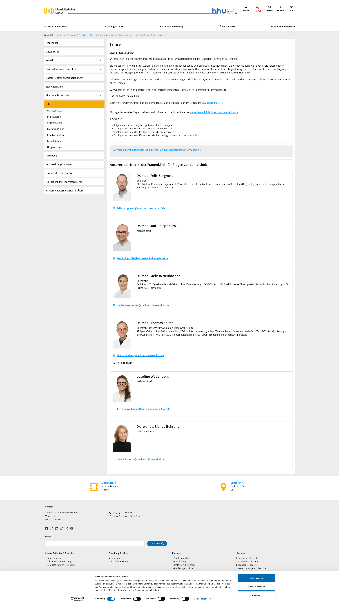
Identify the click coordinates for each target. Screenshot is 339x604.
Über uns (240, 553)
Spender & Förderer (247, 565)
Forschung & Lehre (113, 26)
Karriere (176, 553)
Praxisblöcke (54, 116)
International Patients (283, 26)
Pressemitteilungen (248, 561)
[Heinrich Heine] (224, 11)
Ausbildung (180, 561)
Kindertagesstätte (183, 568)
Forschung (51, 155)
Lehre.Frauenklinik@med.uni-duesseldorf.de (214, 112)
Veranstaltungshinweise (59, 164)
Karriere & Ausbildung (171, 26)
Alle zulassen (256, 578)
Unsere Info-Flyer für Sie (59, 173)
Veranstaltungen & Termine (61, 565)
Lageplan (236, 482)
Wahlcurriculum (55, 110)
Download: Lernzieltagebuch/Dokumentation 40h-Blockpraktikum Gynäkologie (157, 150)
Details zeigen (200, 599)
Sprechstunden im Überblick (61, 69)
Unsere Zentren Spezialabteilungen (64, 78)
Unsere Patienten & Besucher (60, 553)
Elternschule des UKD (57, 95)
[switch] (137, 599)
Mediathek (107, 482)
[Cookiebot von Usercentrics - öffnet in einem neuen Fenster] (77, 599)
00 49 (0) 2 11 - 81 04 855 (125, 516)
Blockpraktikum (55, 129)
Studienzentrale (54, 86)
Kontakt (50, 60)
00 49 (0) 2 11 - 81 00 (123, 512)
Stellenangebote (182, 558)
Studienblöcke (54, 122)
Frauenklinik (52, 43)
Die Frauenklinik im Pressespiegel (64, 181)
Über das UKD (227, 26)
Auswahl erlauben (256, 587)
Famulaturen (54, 141)
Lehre (49, 104)
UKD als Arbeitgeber (184, 565)
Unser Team (52, 51)
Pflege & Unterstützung (59, 561)
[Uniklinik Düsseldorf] (59, 11)
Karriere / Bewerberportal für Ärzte (64, 190)
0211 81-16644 (124, 363)
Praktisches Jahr (56, 135)
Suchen (155, 543)
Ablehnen (256, 595)
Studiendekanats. (211, 102)
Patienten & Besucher (55, 26)
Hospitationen (55, 147)
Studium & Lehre (119, 561)
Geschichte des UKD (248, 558)
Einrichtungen (54, 558)
